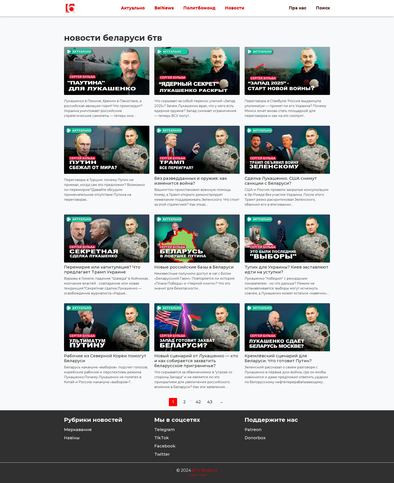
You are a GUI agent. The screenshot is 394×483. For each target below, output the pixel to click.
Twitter (162, 454)
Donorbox (255, 437)
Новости (234, 8)
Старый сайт (197, 474)
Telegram (164, 429)
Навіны (72, 437)
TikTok (161, 437)
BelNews (164, 8)
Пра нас (297, 8)
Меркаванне (78, 429)
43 (209, 401)
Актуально (133, 8)
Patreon (253, 429)
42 (198, 401)
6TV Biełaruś (205, 470)
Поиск (323, 8)
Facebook (164, 446)
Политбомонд (199, 8)
